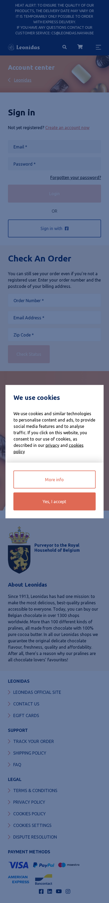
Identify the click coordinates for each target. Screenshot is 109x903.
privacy (52, 445)
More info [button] (54, 479)
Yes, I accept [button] (54, 501)
